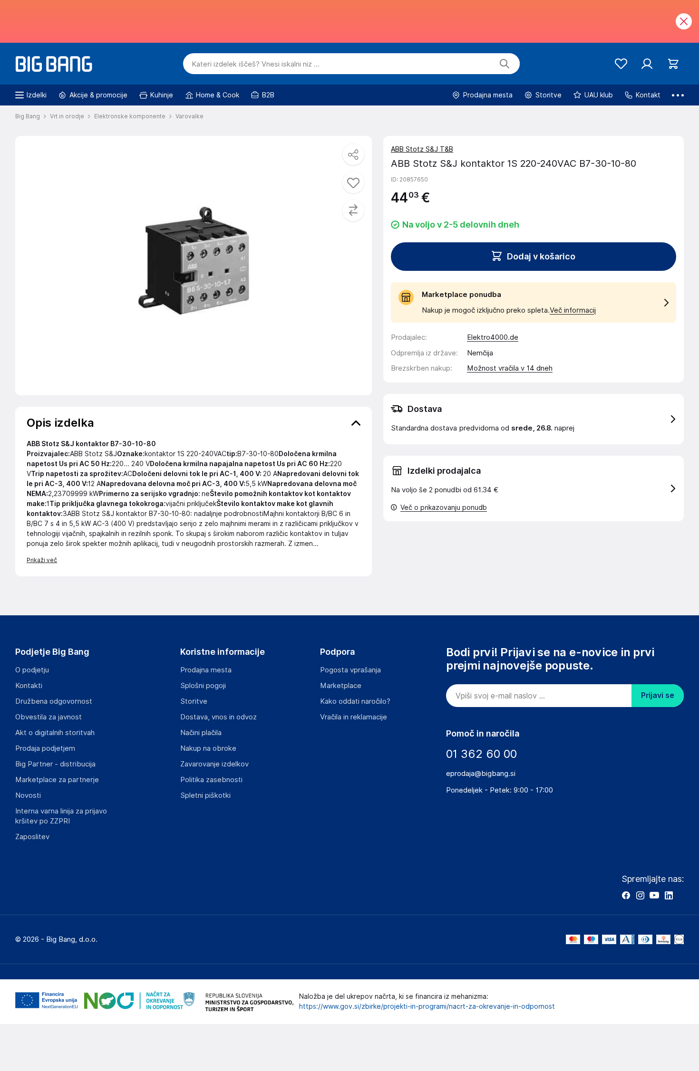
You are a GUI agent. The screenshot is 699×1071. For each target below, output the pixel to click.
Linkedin (668, 895)
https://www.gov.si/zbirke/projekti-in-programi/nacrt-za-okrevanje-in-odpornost (427, 1006)
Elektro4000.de (492, 337)
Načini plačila (201, 732)
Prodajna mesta (206, 670)
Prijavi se (657, 695)
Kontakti (28, 685)
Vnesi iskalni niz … (256, 64)
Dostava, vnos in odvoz (218, 717)
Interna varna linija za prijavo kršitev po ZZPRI (61, 816)
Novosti (28, 795)
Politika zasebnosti (211, 779)
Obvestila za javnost (48, 717)
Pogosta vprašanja (350, 670)
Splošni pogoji (203, 685)
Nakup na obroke (208, 748)
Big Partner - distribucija (55, 764)
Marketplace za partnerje (57, 779)
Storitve (193, 701)
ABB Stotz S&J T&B (422, 149)
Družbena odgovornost (53, 701)
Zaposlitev (32, 836)
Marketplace (340, 685)
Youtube (654, 895)
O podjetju (32, 670)
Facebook (625, 895)
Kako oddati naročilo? (355, 701)
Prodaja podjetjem (45, 748)
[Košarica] (673, 64)
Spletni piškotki (205, 795)
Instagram (640, 895)
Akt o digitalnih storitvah (55, 732)
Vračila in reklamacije (353, 717)
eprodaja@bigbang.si (480, 773)
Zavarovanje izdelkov (214, 764)
